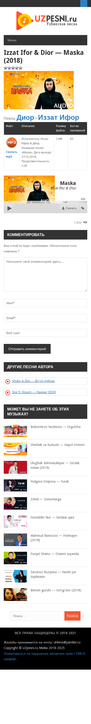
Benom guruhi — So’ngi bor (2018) (56, 590)
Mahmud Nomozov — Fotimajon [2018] (54, 538)
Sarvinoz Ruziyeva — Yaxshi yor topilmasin (53, 574)
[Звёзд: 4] (17, 68)
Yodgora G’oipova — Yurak (50, 481)
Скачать (71, 208)
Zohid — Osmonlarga (46, 499)
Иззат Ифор (58, 117)
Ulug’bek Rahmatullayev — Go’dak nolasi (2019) (55, 465)
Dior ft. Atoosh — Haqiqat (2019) (34, 392)
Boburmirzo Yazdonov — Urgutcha (55, 427)
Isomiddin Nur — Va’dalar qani (52, 517)
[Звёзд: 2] (9, 68)
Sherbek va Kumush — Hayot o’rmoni (57, 445)
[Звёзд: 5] (20, 68)
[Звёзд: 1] (5, 68)
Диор (25, 117)
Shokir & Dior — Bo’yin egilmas (33, 381)
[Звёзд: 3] (13, 68)
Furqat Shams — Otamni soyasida (55, 554)
